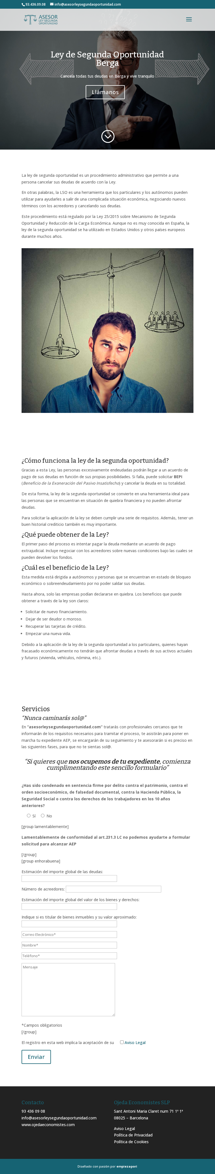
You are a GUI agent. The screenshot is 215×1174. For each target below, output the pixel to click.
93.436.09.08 (35, 4)
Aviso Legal (135, 1042)
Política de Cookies (131, 1141)
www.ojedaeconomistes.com (48, 1124)
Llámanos (105, 92)
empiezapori (126, 1166)
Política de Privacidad (133, 1135)
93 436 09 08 (33, 1111)
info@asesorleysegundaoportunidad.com (59, 1117)
